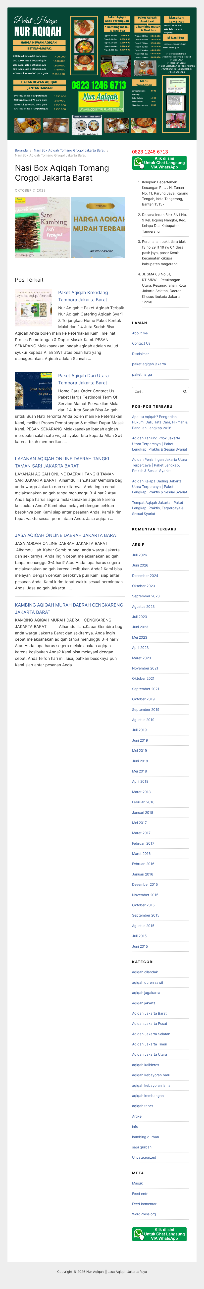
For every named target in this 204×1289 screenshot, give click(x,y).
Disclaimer (140, 354)
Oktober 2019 (143, 699)
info (135, 1126)
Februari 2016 (143, 864)
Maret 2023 (141, 658)
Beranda (21, 150)
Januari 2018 (142, 812)
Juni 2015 (140, 946)
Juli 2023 (139, 617)
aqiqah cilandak (145, 972)
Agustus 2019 (143, 720)
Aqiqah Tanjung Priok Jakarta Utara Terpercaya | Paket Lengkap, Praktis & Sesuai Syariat (159, 443)
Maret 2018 (141, 792)
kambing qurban (145, 1137)
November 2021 (145, 668)
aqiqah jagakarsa (146, 992)
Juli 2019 (139, 730)
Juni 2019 (140, 740)
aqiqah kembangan (148, 1095)
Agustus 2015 (143, 926)
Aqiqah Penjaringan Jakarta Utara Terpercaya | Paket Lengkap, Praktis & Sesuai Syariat (159, 465)
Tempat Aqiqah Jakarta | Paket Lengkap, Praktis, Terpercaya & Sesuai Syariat (158, 508)
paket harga (142, 374)
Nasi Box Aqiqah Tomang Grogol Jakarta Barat (69, 150)
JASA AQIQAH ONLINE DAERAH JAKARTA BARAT (66, 535)
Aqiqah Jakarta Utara (149, 1054)
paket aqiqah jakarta (149, 364)
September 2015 (145, 915)
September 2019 (145, 709)
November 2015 (145, 895)
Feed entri (140, 1193)
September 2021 (145, 689)
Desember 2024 (145, 575)
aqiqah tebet (142, 1106)
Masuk (137, 1183)
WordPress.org (144, 1214)
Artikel (137, 1116)
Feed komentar (144, 1204)
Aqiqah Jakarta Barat (149, 1013)
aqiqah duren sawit (147, 982)
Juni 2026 (140, 565)
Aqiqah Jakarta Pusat (149, 1023)
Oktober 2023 (143, 586)
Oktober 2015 (143, 905)
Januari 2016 (142, 874)
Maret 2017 (141, 833)
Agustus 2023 (143, 606)
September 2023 (146, 596)
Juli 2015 (139, 936)
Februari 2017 (143, 843)
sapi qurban (142, 1147)
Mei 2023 (139, 637)
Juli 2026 (139, 555)
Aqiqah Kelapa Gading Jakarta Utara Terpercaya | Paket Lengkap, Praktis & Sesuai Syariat (159, 486)
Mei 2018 (139, 771)
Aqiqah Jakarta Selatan (151, 1034)
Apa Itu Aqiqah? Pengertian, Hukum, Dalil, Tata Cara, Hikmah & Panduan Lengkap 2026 (160, 422)
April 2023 (140, 647)
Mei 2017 (139, 823)
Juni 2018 (140, 761)
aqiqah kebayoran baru (151, 1075)
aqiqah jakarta (143, 1003)
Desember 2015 (145, 884)
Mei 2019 (139, 750)
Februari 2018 (143, 802)
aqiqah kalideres (145, 1065)
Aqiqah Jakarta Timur (149, 1044)
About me (140, 333)
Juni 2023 (140, 627)
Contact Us (141, 343)
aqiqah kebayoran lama (151, 1085)
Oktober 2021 (143, 678)
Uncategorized (144, 1157)
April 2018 (140, 781)
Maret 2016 (141, 853)
